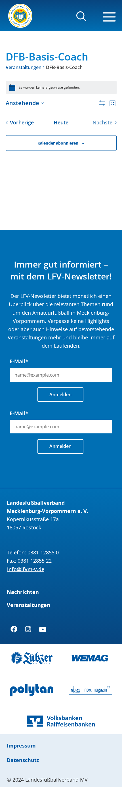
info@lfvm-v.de (25, 569)
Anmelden (60, 394)
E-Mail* (19, 361)
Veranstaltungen (23, 67)
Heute (61, 122)
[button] (81, 19)
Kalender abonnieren (57, 143)
